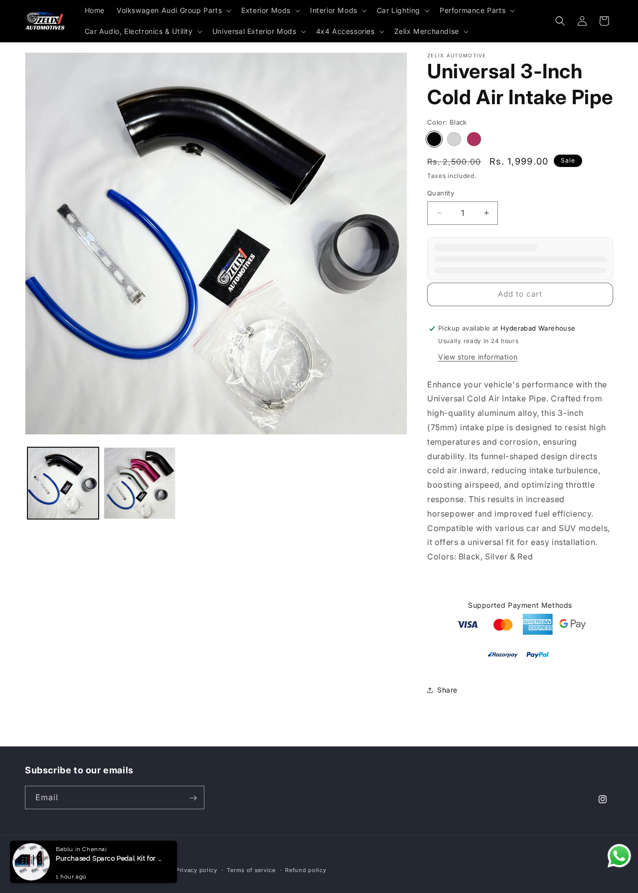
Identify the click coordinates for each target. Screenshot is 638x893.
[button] (173, 10)
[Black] (434, 139)
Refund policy (305, 869)
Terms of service (251, 869)
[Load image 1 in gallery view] (63, 483)
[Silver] (454, 139)
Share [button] (447, 690)
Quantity (440, 193)
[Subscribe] (193, 798)
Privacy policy (196, 869)
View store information (477, 357)
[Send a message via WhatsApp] (619, 856)
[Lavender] (474, 139)
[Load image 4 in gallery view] (139, 483)
